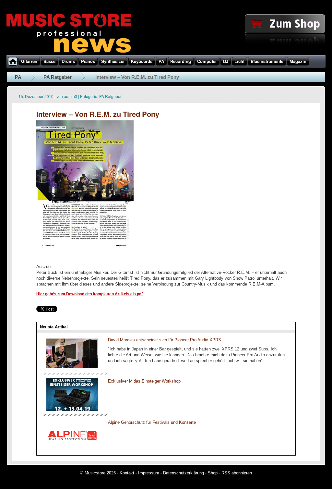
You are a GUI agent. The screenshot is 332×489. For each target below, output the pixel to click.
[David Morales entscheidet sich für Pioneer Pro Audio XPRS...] (72, 368)
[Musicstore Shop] (166, 54)
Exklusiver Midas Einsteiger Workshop (144, 381)
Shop (213, 473)
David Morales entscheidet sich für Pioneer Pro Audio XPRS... (166, 339)
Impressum (148, 473)
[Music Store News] (68, 52)
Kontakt (127, 473)
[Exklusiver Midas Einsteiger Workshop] (72, 409)
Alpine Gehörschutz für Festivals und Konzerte (152, 422)
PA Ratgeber (57, 77)
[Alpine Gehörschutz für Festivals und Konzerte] (72, 450)
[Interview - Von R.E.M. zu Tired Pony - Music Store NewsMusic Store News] (85, 256)
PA (18, 77)
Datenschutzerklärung (183, 473)
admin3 (70, 96)
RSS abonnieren (236, 473)
